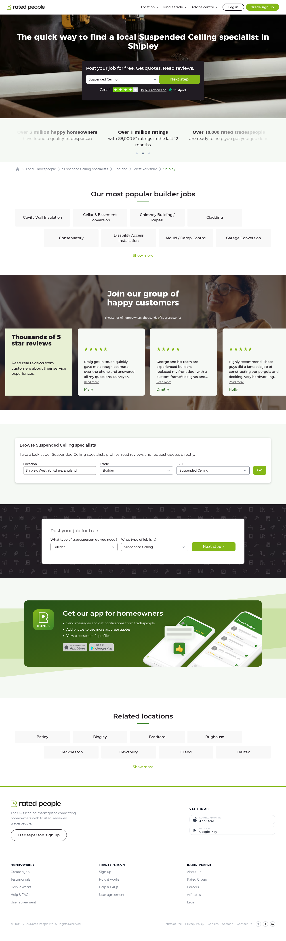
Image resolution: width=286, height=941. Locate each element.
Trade (104, 464)
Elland (186, 752)
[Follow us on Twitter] (258, 924)
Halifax (243, 752)
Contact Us (244, 924)
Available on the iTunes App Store (75, 647)
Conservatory (71, 238)
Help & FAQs (20, 895)
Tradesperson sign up (39, 835)
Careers (193, 887)
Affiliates (194, 895)
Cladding (214, 217)
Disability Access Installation (129, 238)
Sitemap (227, 924)
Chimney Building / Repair (157, 217)
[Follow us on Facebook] (265, 924)
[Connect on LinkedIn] (272, 924)
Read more (91, 382)
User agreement (23, 902)
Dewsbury (128, 752)
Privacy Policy (194, 924)
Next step (179, 79)
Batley (42, 737)
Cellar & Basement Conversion (100, 217)
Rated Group (197, 879)
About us (194, 872)
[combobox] (59, 470)
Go (259, 470)
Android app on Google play (101, 647)
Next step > (213, 547)
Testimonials (20, 879)
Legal (191, 902)
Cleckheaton (71, 752)
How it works (21, 887)
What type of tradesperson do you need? (83, 540)
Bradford (157, 737)
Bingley (100, 737)
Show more (143, 255)
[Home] (17, 169)
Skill (180, 464)
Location (30, 464)
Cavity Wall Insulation (42, 217)
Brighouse (214, 737)
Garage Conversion (243, 238)
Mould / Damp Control (186, 238)
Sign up (105, 872)
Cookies (213, 924)
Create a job (20, 872)
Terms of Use (173, 924)
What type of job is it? (139, 540)
